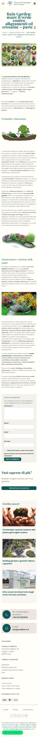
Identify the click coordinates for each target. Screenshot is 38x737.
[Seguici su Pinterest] (26, 715)
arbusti (4, 269)
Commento (8, 406)
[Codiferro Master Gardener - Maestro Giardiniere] (19, 3)
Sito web (7, 441)
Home (5, 33)
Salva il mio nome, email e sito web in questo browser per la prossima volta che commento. (19, 453)
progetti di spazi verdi (16, 33)
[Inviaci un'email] (19, 715)
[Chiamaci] (22, 715)
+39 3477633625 (20, 617)
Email (6, 432)
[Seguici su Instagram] (15, 715)
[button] (3, 3)
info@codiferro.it (20, 629)
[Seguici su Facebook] (11, 715)
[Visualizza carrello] (34, 3)
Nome (6, 423)
